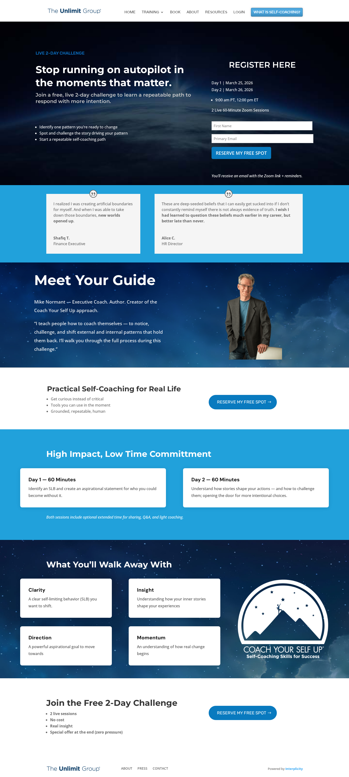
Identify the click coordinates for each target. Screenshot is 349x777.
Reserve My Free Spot (241, 402)
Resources (216, 12)
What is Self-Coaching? (277, 12)
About (193, 12)
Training (150, 12)
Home (130, 12)
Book (175, 12)
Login (239, 12)
